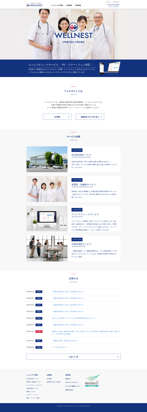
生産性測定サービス (32, 388)
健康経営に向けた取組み (54, 382)
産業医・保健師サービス (33, 382)
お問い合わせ (116, 1)
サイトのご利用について (72, 386)
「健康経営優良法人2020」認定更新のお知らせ (68, 325)
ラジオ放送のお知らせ (59, 347)
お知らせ (108, 1)
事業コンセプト (31, 391)
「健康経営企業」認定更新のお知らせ (64, 340)
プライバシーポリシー (71, 382)
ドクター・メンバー (32, 395)
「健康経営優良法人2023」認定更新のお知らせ (68, 305)
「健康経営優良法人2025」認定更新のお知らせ (68, 291)
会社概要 (57, 117)
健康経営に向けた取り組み (90, 117)
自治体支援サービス (32, 378)
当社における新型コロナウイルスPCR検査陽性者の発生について (74, 318)
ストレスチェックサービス (34, 385)
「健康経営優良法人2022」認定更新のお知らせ (68, 311)
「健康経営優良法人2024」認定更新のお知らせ (68, 298)
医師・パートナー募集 (33, 398)
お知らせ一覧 (73, 357)
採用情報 (78, 5)
